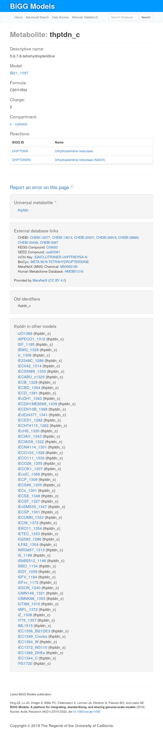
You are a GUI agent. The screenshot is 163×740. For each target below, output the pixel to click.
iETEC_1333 (29, 533)
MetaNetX (40, 280)
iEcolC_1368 (29, 474)
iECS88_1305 (30, 484)
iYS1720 (25, 663)
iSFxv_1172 (29, 582)
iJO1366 (25, 333)
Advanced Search (37, 17)
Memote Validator (84, 17)
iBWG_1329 (29, 349)
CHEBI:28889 (128, 237)
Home (18, 17)
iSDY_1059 (28, 571)
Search (146, 17)
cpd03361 (53, 251)
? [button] (72, 186)
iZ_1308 (25, 614)
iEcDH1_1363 (30, 398)
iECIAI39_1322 (31, 441)
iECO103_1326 (32, 452)
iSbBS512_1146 (32, 560)
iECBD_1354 (29, 387)
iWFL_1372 (28, 609)
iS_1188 (25, 555)
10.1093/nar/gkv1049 (86, 711)
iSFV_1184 (28, 576)
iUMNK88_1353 (32, 598)
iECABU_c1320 (32, 376)
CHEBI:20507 (84, 237)
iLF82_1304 (29, 544)
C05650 (52, 247)
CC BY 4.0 (57, 280)
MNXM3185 (69, 266)
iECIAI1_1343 (30, 436)
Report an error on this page (40, 187)
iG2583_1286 (30, 538)
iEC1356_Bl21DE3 (34, 630)
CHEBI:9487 (49, 242)
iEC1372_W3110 (33, 647)
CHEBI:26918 (106, 237)
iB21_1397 (19, 72)
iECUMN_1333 (31, 517)
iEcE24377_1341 (33, 414)
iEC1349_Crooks (33, 636)
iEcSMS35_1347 (33, 506)
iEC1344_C (28, 657)
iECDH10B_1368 (33, 409)
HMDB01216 (74, 271)
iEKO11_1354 (30, 528)
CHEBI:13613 (62, 237)
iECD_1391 (28, 392)
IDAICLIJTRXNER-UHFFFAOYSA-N (60, 256)
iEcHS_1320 (29, 430)
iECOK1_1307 (31, 468)
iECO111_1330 (32, 457)
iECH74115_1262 (34, 425)
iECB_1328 (28, 382)
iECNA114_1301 (33, 446)
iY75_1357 (28, 620)
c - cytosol (18, 123)
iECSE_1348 (29, 495)
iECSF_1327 (29, 501)
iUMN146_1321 (32, 593)
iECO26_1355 (30, 463)
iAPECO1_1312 (32, 338)
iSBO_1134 (28, 565)
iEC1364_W (29, 641)
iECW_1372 (29, 522)
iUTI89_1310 (29, 603)
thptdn (23, 209)
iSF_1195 (27, 344)
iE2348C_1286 (31, 360)
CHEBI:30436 (28, 242)
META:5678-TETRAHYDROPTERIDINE (60, 261)
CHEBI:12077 (40, 237)
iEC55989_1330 (32, 371)
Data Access (60, 17)
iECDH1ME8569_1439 (38, 403)
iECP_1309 (28, 479)
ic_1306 (25, 355)
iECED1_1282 (31, 420)
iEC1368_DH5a (32, 652)
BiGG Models (32, 6)
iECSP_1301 (29, 511)
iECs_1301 (28, 490)
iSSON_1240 (30, 587)
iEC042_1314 (30, 365)
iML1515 (26, 625)
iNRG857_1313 (32, 549)
